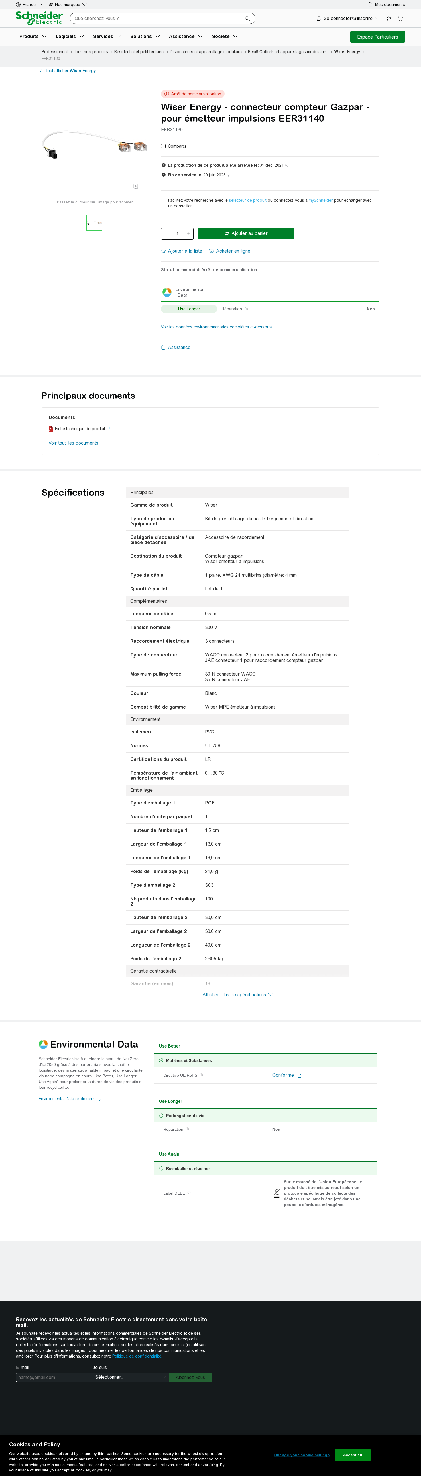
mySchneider (321, 200)
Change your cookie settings (302, 1455)
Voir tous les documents (73, 443)
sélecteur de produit (248, 200)
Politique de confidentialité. (137, 1356)
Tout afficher (71, 70)
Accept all (352, 1455)
